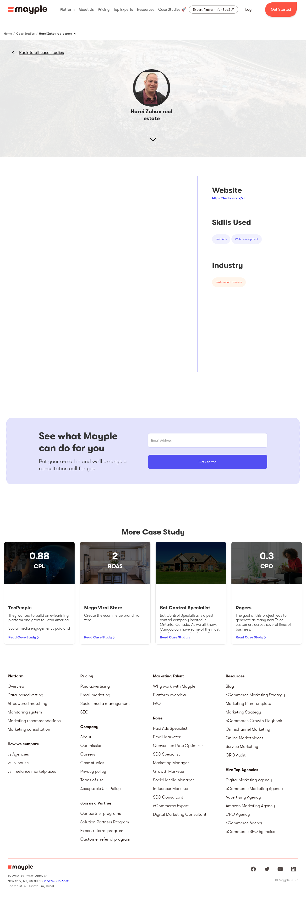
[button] (67, 9)
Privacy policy (93, 771)
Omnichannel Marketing (248, 729)
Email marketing (95, 694)
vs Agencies (18, 754)
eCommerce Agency (244, 823)
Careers (87, 754)
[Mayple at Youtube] (280, 869)
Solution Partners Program (104, 822)
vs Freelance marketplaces (32, 771)
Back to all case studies (41, 52)
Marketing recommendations (34, 720)
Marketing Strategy (243, 712)
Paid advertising (95, 686)
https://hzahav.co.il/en (228, 198)
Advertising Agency (243, 797)
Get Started (281, 9)
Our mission (91, 745)
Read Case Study (22, 637)
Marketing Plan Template (248, 703)
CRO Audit (236, 755)
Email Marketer (166, 737)
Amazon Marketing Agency (250, 805)
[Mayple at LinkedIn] (293, 869)
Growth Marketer (169, 771)
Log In (250, 9)
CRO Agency (238, 814)
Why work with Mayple (174, 686)
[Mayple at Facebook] (253, 869)
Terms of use (92, 780)
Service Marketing (242, 746)
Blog (230, 686)
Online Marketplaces (244, 737)
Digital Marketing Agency (249, 780)
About (85, 737)
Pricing (86, 676)
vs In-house (18, 762)
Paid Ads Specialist (170, 728)
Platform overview (169, 694)
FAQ (157, 703)
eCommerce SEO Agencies (250, 831)
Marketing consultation (29, 729)
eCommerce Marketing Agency (254, 788)
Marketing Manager (171, 762)
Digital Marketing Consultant (179, 814)
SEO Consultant (168, 797)
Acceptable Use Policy (100, 788)
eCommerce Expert (171, 805)
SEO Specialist (166, 754)
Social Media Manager (173, 780)
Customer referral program (105, 839)
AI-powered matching (27, 703)
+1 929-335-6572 (56, 881)
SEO (84, 712)
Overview (16, 686)
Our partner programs (100, 813)
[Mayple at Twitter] (267, 869)
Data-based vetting (25, 694)
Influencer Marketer (171, 788)
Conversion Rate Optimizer (178, 745)
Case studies (92, 762)
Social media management (105, 703)
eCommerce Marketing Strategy (255, 694)
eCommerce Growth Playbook (254, 720)
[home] (27, 9)
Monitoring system (25, 712)
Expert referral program (101, 830)
